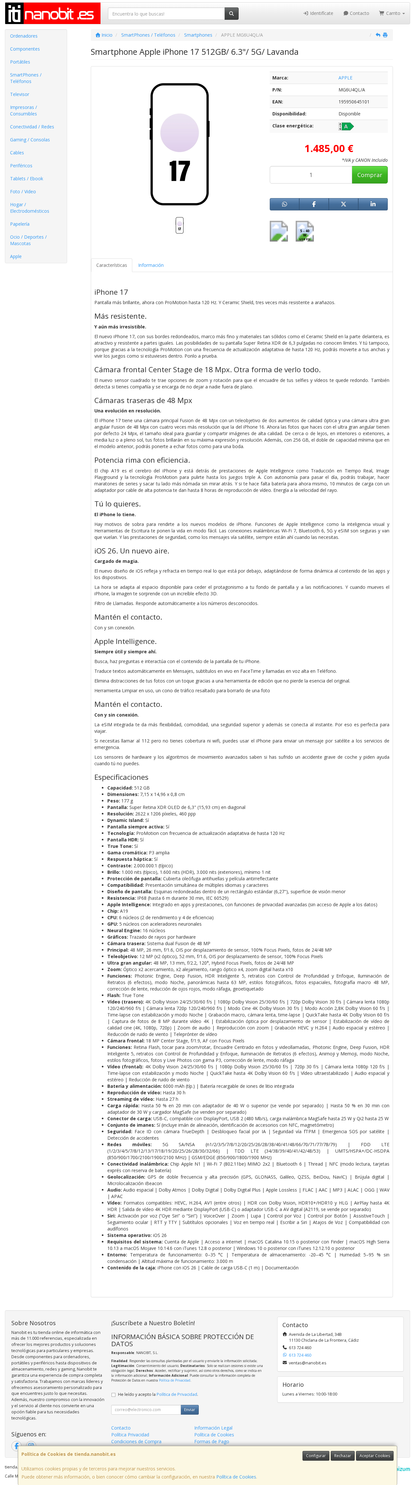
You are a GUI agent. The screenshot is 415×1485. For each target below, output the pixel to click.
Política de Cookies (236, 1477)
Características (111, 265)
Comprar (369, 175)
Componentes (25, 49)
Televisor (19, 94)
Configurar (316, 1455)
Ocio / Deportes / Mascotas (28, 240)
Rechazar (342, 1455)
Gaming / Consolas (30, 140)
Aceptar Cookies (375, 1455)
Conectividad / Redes (32, 127)
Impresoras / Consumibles (23, 110)
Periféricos (21, 165)
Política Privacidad (130, 1435)
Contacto (359, 13)
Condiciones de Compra (136, 1441)
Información (151, 265)
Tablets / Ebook (26, 178)
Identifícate (321, 13)
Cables (17, 152)
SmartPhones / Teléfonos (26, 78)
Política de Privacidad (174, 1380)
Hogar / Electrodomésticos (29, 207)
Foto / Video (23, 191)
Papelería (20, 224)
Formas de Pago (211, 1441)
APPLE (345, 78)
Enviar (189, 1409)
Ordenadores (24, 36)
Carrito (393, 13)
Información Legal (213, 1428)
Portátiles (20, 62)
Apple (16, 256)
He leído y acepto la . (158, 1394)
